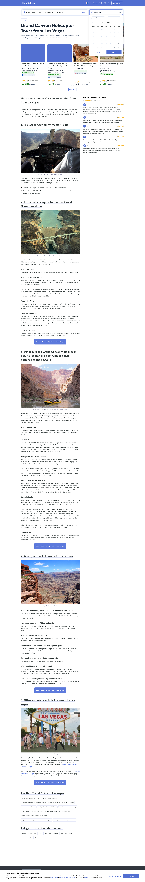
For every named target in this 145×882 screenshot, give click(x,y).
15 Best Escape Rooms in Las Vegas (67, 807)
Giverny (37, 837)
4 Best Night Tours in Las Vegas (49, 798)
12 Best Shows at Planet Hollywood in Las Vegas (34, 815)
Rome (30, 833)
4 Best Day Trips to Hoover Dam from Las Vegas (61, 802)
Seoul (50, 833)
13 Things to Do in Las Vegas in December (65, 820)
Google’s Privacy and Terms (67, 877)
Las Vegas (24, 20)
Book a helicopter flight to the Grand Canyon (50, 342)
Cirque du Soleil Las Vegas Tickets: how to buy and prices (36, 820)
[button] (33, 65)
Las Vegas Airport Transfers (28, 807)
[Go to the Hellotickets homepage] (29, 3)
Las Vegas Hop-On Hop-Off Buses (47, 807)
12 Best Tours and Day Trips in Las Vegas (32, 811)
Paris (35, 833)
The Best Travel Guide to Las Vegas (42, 793)
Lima (45, 833)
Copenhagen (24, 837)
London (40, 833)
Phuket (70, 833)
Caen (31, 837)
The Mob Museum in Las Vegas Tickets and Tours (57, 811)
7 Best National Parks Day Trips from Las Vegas (33, 802)
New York (23, 833)
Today (98, 18)
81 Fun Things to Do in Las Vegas (30, 798)
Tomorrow (114, 18)
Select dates (98, 12)
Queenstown (63, 833)
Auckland (55, 833)
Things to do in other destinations (42, 828)
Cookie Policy (54, 877)
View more (72, 89)
